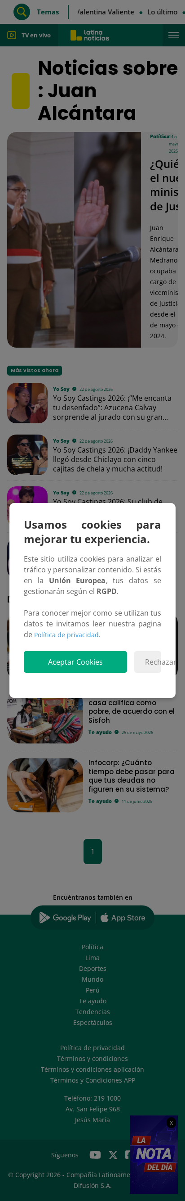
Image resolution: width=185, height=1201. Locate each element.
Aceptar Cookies (75, 662)
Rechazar (153, 662)
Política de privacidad (66, 634)
